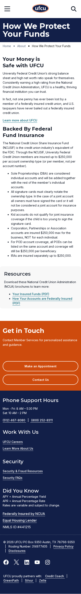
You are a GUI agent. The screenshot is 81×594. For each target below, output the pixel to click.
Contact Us (40, 379)
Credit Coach (55, 576)
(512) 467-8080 (16, 420)
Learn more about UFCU (20, 120)
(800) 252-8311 (42, 420)
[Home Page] (40, 9)
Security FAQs (12, 477)
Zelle (42, 580)
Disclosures (17, 550)
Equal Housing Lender (20, 520)
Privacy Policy (63, 546)
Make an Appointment (47, 367)
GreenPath (11, 580)
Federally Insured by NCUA (24, 514)
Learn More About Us (18, 448)
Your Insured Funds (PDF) (30, 294)
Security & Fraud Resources (23, 471)
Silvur (29, 580)
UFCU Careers (13, 442)
